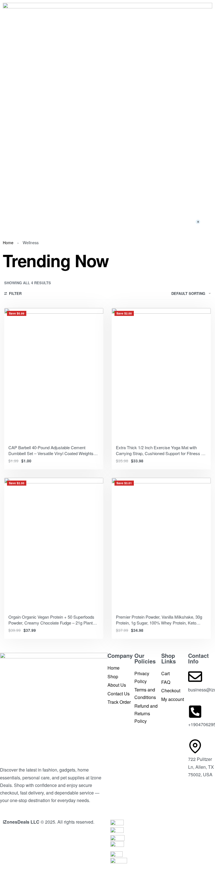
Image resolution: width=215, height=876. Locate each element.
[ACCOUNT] (209, 222)
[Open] (13, 222)
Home (8, 242)
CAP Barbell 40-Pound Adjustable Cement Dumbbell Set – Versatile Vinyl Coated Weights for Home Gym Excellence (51, 453)
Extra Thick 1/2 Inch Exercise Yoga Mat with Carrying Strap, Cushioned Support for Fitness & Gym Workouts (160, 453)
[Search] (182, 222)
